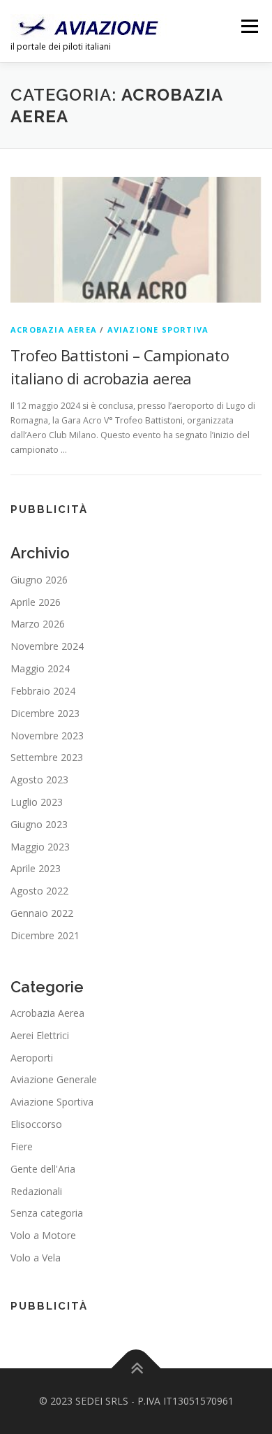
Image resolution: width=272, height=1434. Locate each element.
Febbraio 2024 (42, 690)
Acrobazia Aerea (53, 329)
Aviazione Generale (53, 1079)
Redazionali (36, 1191)
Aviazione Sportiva (158, 329)
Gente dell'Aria (42, 1168)
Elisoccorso (36, 1124)
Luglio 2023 (36, 802)
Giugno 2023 (39, 824)
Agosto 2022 (39, 890)
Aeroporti (31, 1057)
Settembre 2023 (46, 757)
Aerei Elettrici (39, 1035)
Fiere (21, 1146)
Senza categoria (46, 1212)
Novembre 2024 (47, 646)
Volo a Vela (35, 1257)
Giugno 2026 (39, 579)
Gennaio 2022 (41, 913)
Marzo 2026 (37, 623)
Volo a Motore (43, 1235)
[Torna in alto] (136, 1368)
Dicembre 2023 (45, 713)
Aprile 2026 (35, 602)
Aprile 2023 (35, 868)
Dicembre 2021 (45, 935)
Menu (248, 26)
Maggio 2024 (40, 668)
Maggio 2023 (40, 846)
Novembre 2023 (47, 735)
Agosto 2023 (39, 779)
